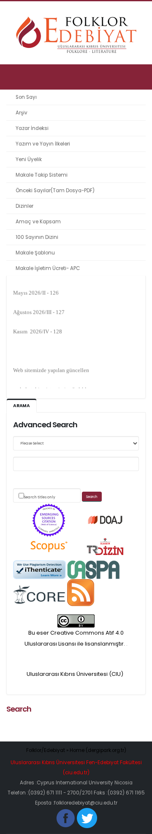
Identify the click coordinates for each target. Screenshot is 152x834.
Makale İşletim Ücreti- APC (48, 268)
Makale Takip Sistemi (42, 175)
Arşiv (21, 112)
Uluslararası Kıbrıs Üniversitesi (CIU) (75, 674)
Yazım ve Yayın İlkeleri (43, 143)
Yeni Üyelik (29, 159)
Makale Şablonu (35, 252)
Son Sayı (26, 97)
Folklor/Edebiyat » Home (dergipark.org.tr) (76, 750)
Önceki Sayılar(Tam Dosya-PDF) (55, 190)
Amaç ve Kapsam (38, 221)
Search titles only (39, 497)
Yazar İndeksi (32, 128)
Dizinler (24, 206)
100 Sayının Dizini (37, 237)
